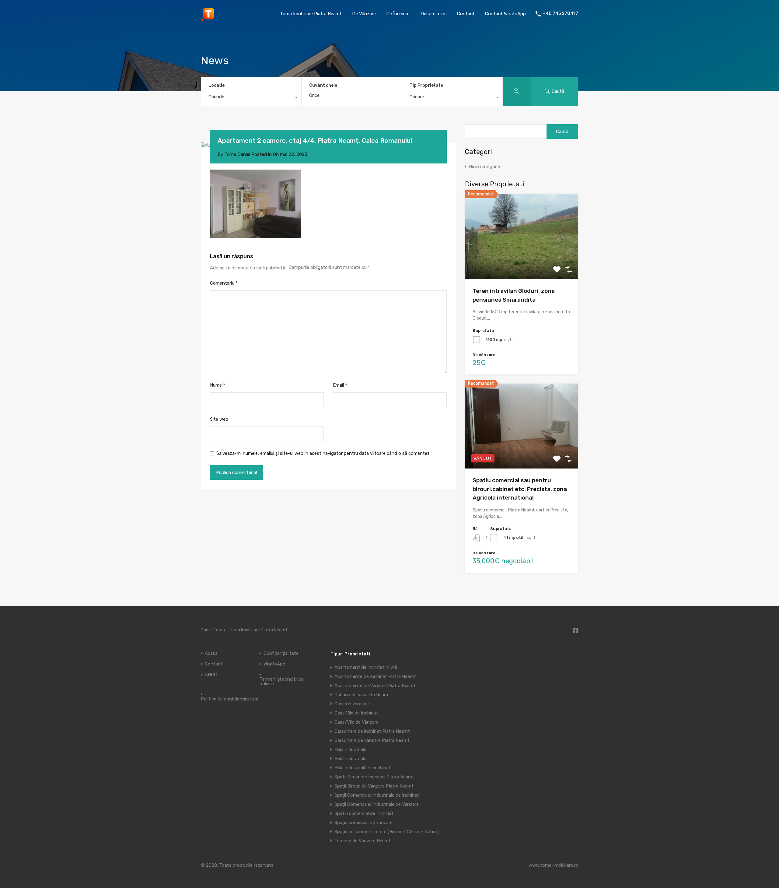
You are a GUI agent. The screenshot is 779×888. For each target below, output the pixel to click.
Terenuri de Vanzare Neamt (362, 841)
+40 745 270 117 (560, 13)
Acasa (211, 653)
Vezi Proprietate (521, 262)
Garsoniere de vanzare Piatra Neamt (372, 740)
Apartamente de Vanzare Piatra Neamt (375, 685)
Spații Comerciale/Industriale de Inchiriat (376, 795)
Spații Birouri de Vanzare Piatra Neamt (374, 786)
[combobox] (251, 98)
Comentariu (224, 283)
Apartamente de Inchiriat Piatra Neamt (375, 676)
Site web (219, 419)
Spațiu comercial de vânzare (363, 822)
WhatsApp (274, 664)
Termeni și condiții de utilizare (282, 681)
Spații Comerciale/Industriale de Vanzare (376, 804)
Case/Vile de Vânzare (356, 722)
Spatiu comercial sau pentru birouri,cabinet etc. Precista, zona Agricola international (520, 489)
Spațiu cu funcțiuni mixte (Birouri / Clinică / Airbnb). (387, 831)
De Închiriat (398, 13)
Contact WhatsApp (505, 13)
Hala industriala (350, 749)
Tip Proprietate (426, 85)
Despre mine (434, 13)
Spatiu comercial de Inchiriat (363, 813)
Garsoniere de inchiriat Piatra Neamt (372, 731)
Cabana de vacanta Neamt (362, 694)
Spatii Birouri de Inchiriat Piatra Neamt (374, 777)
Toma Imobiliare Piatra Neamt (311, 13)
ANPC (211, 674)
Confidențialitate (281, 653)
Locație (216, 85)
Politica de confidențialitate (229, 699)
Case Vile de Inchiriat (356, 713)
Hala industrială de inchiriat (362, 767)
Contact (466, 13)
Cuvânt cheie (323, 85)
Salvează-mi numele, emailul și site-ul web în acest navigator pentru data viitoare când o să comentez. (323, 453)
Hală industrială (350, 758)
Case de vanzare (351, 704)
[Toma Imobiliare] (208, 18)
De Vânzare (364, 13)
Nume (217, 385)
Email (340, 385)
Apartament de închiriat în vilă (365, 667)
